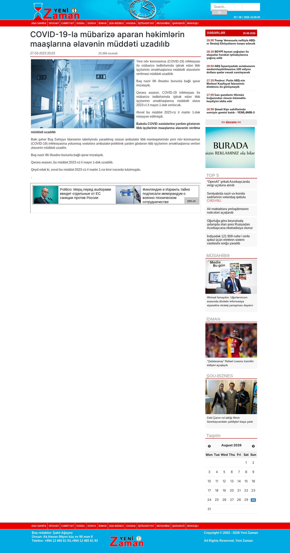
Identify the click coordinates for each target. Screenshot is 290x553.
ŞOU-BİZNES (116, 23)
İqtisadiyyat (146, 23)
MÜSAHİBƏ (163, 23)
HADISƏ (131, 23)
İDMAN (103, 23)
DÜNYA (92, 23)
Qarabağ (178, 23)
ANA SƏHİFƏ (38, 23)
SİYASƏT (54, 23)
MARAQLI (192, 23)
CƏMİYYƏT (67, 23)
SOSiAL (80, 23)
